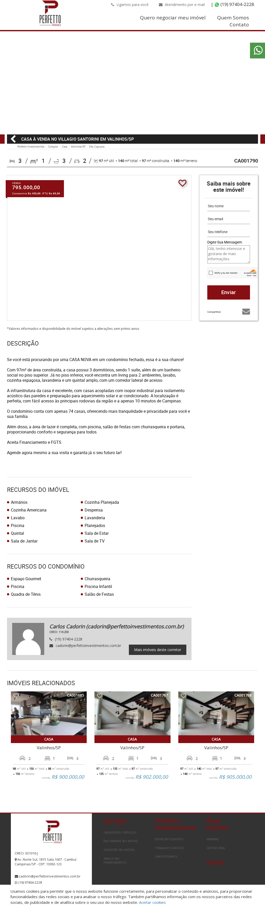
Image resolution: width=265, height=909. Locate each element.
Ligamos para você (132, 4)
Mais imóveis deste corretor (157, 649)
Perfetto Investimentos (30, 146)
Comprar (53, 146)
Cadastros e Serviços (120, 832)
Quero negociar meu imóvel (172, 17)
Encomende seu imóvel (121, 841)
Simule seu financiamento (115, 861)
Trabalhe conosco (169, 848)
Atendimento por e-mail (184, 4)
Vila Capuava (97, 146)
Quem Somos (233, 17)
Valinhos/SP (78, 146)
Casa (64, 146)
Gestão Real (216, 848)
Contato (239, 24)
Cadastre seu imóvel (119, 850)
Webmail (213, 839)
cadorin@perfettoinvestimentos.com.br (49, 876)
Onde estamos (166, 856)
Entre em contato (169, 839)
